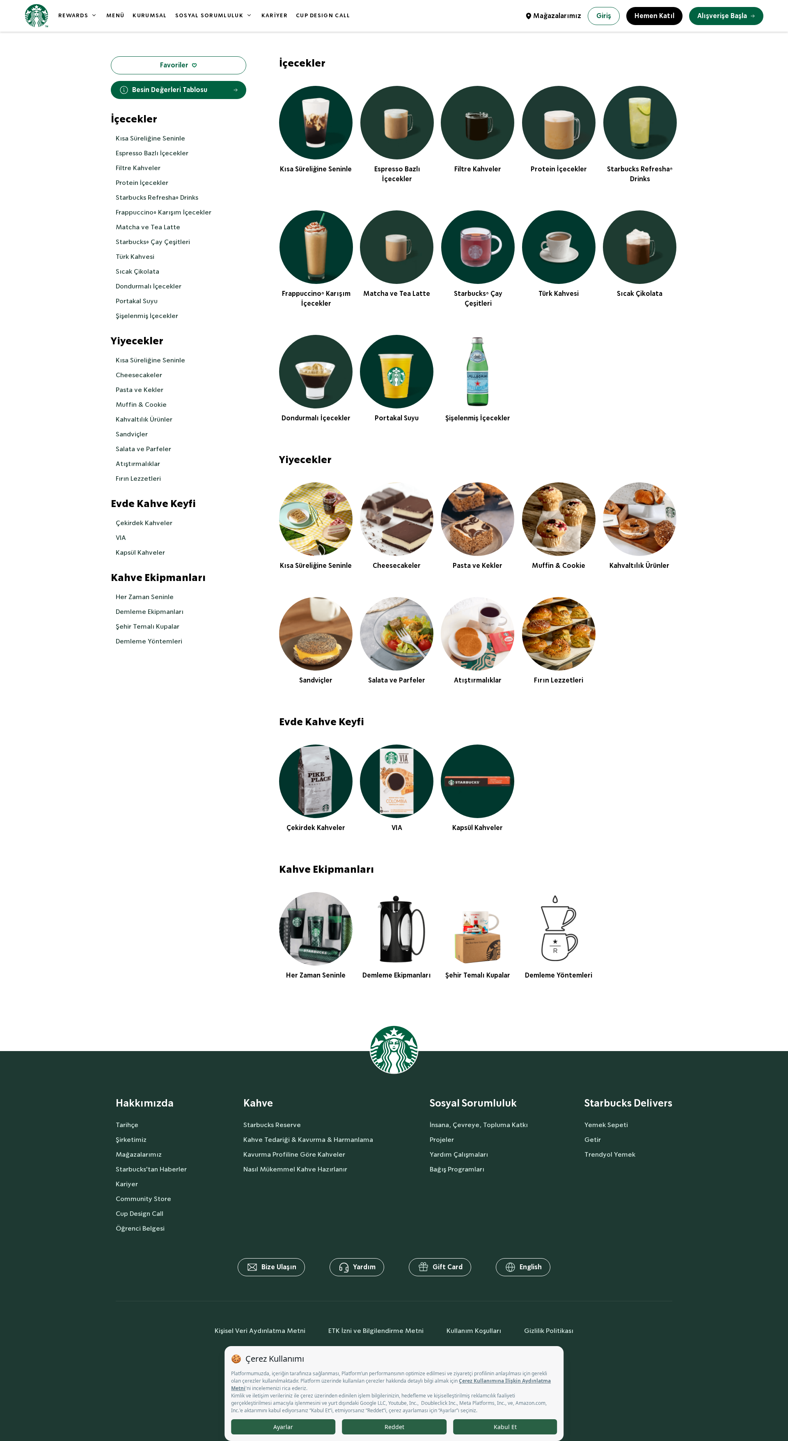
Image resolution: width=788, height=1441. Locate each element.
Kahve (258, 1103)
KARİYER (274, 15)
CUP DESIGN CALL (323, 15)
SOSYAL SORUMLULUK (209, 15)
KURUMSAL (150, 15)
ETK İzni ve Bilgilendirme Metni (376, 1330)
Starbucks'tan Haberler (151, 1169)
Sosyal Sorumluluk (473, 1103)
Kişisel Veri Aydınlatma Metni (260, 1330)
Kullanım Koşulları (474, 1330)
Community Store (143, 1198)
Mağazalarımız (557, 16)
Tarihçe (127, 1125)
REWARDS (73, 15)
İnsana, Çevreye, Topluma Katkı (479, 1125)
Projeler (442, 1139)
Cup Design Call (139, 1213)
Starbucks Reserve (272, 1125)
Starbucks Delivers (628, 1103)
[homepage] (36, 16)
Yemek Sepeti (606, 1125)
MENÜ (115, 15)
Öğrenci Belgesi (140, 1228)
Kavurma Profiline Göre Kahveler (294, 1154)
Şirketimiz (131, 1139)
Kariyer (127, 1184)
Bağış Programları (457, 1169)
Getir (592, 1139)
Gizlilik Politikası (548, 1330)
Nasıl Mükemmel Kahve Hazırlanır (295, 1169)
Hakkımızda (145, 1103)
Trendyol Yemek (609, 1154)
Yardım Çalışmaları (459, 1154)
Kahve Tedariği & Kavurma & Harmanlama (308, 1139)
